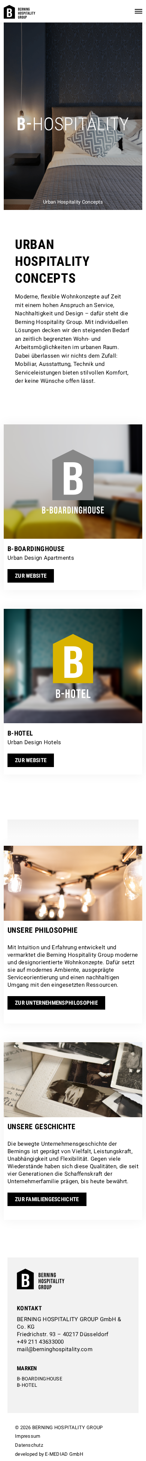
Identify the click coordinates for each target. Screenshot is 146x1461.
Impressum (27, 1436)
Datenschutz (29, 1445)
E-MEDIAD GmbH (64, 1454)
